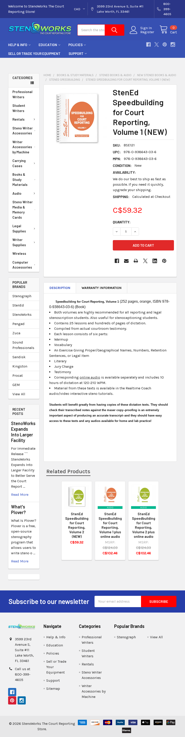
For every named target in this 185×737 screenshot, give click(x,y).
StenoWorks (22, 314)
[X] (157, 44)
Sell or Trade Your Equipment (34, 53)
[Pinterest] (165, 44)
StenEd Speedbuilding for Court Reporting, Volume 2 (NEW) (76, 525)
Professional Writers (22, 94)
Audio (16, 193)
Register (147, 32)
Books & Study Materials (20, 179)
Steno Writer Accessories (22, 130)
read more (19, 494)
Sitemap (53, 688)
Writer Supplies (19, 242)
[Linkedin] (155, 261)
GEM (16, 385)
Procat (17, 375)
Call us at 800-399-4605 (22, 674)
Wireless (19, 253)
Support (76, 53)
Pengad (18, 324)
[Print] (136, 261)
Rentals (18, 119)
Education (48, 45)
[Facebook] (148, 44)
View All (18, 394)
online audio (90, 377)
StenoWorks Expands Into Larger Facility (23, 432)
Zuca (16, 333)
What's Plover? (18, 509)
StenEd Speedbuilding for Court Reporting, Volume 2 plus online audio (143, 525)
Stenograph (21, 296)
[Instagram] (173, 44)
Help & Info (17, 45)
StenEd (18, 305)
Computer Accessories (22, 264)
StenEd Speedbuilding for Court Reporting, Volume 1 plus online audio (110, 525)
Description (59, 288)
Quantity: (122, 222)
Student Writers (18, 108)
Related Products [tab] (68, 471)
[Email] (126, 261)
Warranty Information (102, 288)
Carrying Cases (19, 163)
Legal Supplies (19, 228)
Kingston (19, 366)
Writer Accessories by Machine (22, 147)
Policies (75, 45)
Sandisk (18, 357)
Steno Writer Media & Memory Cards (22, 209)
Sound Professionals (23, 345)
